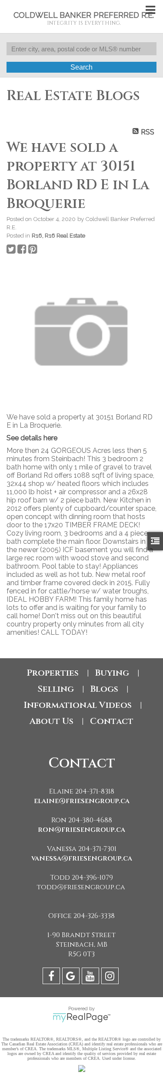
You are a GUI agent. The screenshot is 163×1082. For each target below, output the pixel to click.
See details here (32, 438)
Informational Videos (78, 705)
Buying (112, 673)
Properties (53, 673)
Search (81, 67)
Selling (55, 689)
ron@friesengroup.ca (81, 829)
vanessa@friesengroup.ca (81, 858)
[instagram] (111, 977)
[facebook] (52, 977)
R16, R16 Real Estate (58, 235)
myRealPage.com (81, 1018)
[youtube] (91, 977)
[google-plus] (72, 977)
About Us (51, 721)
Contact (111, 721)
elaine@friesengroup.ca (82, 801)
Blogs (104, 689)
